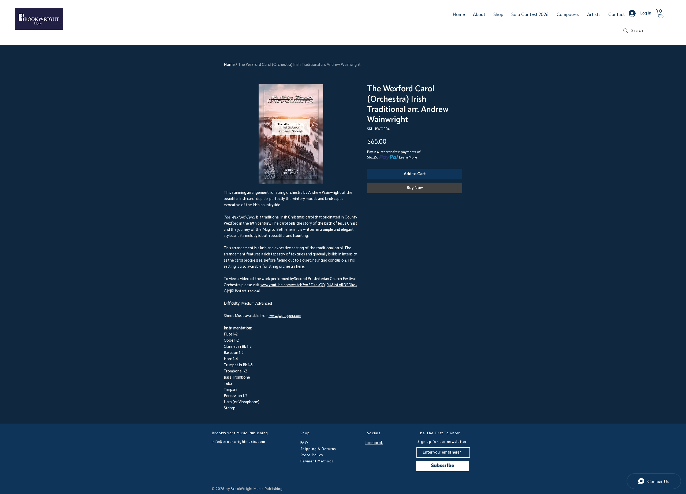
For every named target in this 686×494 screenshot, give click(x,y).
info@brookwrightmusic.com (239, 442)
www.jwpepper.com (285, 316)
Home (229, 65)
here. (300, 267)
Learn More (408, 157)
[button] (661, 13)
